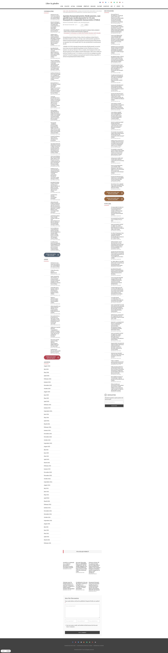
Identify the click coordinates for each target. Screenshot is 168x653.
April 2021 (46, 536)
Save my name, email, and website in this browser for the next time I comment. (82, 626)
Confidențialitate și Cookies (84, 645)
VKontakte (91, 33)
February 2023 (47, 465)
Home (64, 11)
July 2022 (46, 488)
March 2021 (47, 540)
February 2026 (47, 379)
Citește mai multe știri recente (51, 254)
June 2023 (46, 453)
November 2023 (48, 436)
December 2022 (48, 472)
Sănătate (86, 6)
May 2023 (46, 456)
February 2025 (47, 404)
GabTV (95, 33)
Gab (83, 33)
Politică (67, 6)
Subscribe (114, 405)
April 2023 (46, 459)
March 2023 (47, 462)
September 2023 (48, 443)
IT (114, 6)
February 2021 (47, 543)
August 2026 (47, 366)
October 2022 (47, 478)
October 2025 (47, 388)
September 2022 (48, 482)
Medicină (65, 22)
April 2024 (46, 420)
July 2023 (46, 449)
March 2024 (47, 424)
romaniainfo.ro (67, 33)
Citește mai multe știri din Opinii (51, 357)
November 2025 (48, 385)
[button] (84, 25)
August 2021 (47, 523)
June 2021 (46, 530)
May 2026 (46, 372)
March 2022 (47, 501)
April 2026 (46, 375)
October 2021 (47, 517)
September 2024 (48, 411)
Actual (73, 6)
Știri (61, 6)
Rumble (98, 33)
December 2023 (48, 433)
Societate (106, 6)
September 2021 (48, 520)
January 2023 (47, 469)
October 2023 (47, 440)
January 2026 (47, 382)
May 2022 (46, 494)
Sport (118, 6)
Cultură (99, 6)
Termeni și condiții (98, 645)
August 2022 (47, 485)
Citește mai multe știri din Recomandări (113, 193)
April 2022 (46, 498)
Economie (79, 6)
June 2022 (46, 491)
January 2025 (47, 408)
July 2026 (46, 369)
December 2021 (48, 511)
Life (111, 6)
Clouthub (86, 33)
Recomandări (70, 22)
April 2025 (46, 401)
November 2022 (48, 475)
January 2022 (47, 507)
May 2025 (46, 398)
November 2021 (48, 514)
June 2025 (46, 395)
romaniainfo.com (74, 33)
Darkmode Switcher (69, 645)
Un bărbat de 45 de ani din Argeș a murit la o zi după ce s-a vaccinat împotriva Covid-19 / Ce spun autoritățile (81, 585)
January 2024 (47, 430)
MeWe (80, 33)
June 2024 (46, 414)
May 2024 (46, 417)
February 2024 (47, 427)
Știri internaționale (73, 11)
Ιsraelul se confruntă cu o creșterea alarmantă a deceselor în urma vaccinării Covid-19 (68, 565)
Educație (93, 6)
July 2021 (46, 527)
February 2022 (47, 504)
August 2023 (47, 446)
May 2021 (46, 533)
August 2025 (47, 391)
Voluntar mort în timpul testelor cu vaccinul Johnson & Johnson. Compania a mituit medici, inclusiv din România (68, 585)
